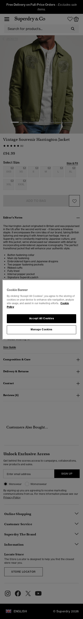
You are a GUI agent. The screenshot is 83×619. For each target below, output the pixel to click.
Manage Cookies (41, 329)
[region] (41, 309)
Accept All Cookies (41, 318)
